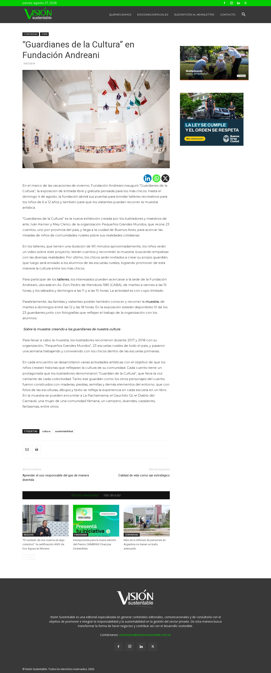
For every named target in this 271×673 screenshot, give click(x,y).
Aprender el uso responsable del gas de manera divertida (55, 477)
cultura (46, 431)
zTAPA (44, 34)
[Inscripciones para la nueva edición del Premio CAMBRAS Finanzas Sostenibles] (96, 521)
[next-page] (32, 557)
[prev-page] (25, 557)
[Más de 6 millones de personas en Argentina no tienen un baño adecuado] (147, 521)
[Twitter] (245, 3)
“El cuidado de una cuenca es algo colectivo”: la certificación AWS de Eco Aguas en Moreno (43, 544)
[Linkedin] (238, 3)
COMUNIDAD (31, 34)
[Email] (26, 449)
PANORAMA (80, 534)
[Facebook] (224, 3)
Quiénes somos (120, 14)
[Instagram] (231, 3)
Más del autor (112, 495)
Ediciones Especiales (152, 14)
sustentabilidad (64, 431)
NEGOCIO (28, 534)
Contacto (227, 14)
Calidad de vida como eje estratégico (144, 475)
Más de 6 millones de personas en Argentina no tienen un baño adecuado (145, 544)
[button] (243, 15)
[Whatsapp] (156, 178)
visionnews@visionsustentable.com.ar (145, 635)
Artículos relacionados (85, 495)
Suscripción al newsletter (194, 14)
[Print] (36, 449)
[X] (165, 178)
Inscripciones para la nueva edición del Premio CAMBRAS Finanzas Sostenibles (94, 544)
